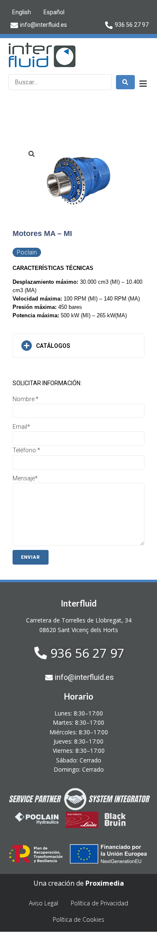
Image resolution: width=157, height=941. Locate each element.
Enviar (30, 557)
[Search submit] (125, 82)
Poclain (27, 252)
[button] (31, 153)
